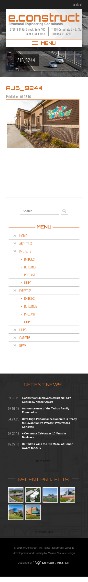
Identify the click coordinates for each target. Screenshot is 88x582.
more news (42, 461)
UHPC (28, 282)
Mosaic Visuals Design (61, 553)
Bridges (29, 259)
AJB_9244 (24, 88)
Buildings (30, 306)
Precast (29, 274)
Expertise (25, 290)
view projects (44, 532)
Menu (48, 43)
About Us (25, 243)
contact (77, 4)
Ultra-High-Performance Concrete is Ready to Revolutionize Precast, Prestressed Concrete (49, 423)
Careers (24, 337)
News (22, 345)
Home (23, 235)
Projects (25, 251)
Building (30, 266)
